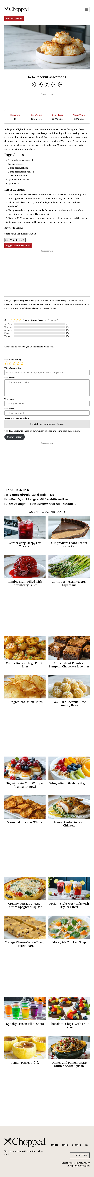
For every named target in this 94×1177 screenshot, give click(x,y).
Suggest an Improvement (18, 245)
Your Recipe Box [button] (14, 18)
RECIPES (65, 1145)
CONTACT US (80, 1155)
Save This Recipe (14, 240)
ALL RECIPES (76, 1145)
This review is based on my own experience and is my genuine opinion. (44, 431)
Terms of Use (68, 1163)
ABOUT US (54, 1145)
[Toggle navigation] (86, 9)
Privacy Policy (83, 1163)
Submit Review (14, 437)
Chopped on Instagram (78, 1166)
